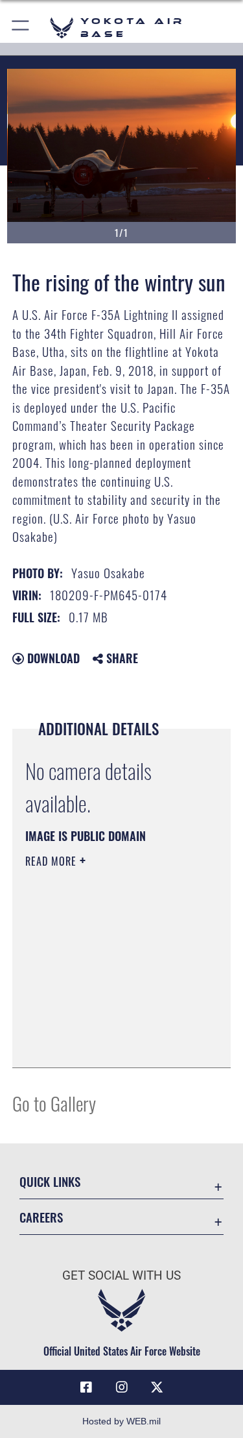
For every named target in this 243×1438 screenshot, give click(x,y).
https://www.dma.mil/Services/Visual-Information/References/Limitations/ (104, 1025)
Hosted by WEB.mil (121, 1421)
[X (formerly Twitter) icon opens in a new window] (157, 1387)
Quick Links (49, 1181)
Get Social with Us (121, 1275)
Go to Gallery (54, 1103)
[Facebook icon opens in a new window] (86, 1387)
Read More (52, 861)
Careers (41, 1217)
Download (52, 658)
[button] (21, 27)
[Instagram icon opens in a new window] (122, 1387)
